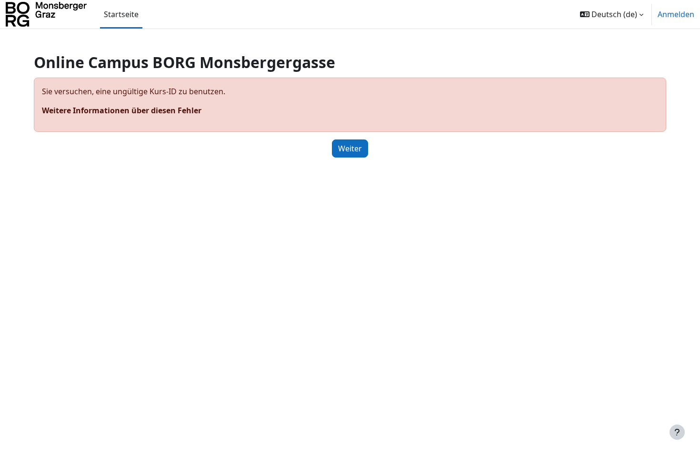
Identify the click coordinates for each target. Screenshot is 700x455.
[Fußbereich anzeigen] (677, 432)
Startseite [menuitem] (121, 14)
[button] (612, 14)
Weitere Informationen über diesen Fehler (121, 110)
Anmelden (676, 14)
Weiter (350, 148)
